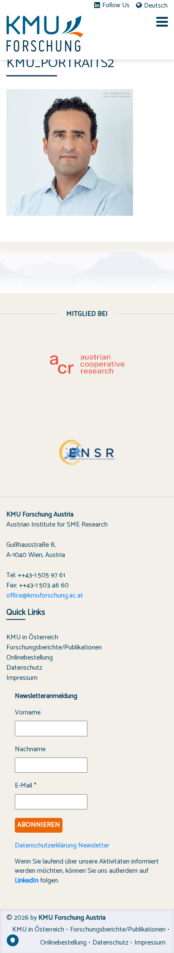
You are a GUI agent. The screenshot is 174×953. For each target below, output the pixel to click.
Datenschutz (24, 667)
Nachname (30, 749)
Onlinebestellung (29, 657)
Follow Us (116, 5)
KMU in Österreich (32, 637)
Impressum (22, 678)
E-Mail (25, 785)
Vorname (28, 712)
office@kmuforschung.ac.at (44, 595)
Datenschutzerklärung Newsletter (62, 845)
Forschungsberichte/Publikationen (54, 647)
